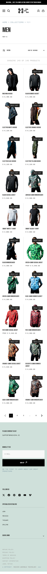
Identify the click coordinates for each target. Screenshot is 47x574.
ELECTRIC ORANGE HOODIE (33, 127)
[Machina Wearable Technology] (23, 10)
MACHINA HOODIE (7, 94)
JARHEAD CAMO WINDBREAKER (34, 195)
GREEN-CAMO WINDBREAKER (10, 296)
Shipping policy (8, 558)
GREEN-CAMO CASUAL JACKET (34, 262)
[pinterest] (14, 495)
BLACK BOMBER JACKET (32, 94)
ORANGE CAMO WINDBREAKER (34, 400)
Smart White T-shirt (9, 229)
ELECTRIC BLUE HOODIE (9, 161)
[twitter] (3, 495)
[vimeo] (30, 495)
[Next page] (42, 416)
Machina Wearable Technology (24, 567)
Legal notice (7, 564)
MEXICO (5, 516)
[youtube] (24, 495)
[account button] (38, 10)
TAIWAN (5, 520)
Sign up (22, 463)
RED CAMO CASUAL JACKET (10, 330)
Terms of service (9, 555)
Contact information (10, 561)
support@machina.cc (11, 435)
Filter (8, 50)
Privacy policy (8, 552)
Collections (17, 22)
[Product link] (12, 83)
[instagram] (19, 495)
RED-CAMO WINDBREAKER (33, 330)
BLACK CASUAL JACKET (9, 195)
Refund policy (7, 549)
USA (3, 511)
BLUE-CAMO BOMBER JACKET (33, 296)
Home (4, 22)
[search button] (8, 10)
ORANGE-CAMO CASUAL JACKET (11, 364)
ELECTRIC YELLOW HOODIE (33, 161)
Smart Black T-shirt (32, 229)
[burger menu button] (3, 10)
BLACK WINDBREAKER (8, 262)
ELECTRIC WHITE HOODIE (9, 127)
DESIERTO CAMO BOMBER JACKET (33, 365)
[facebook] (9, 495)
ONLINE (5, 525)
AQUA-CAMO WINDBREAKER (10, 400)
